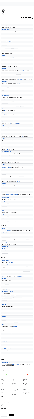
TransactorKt (4, 316)
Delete (3, 64)
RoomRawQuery (4, 304)
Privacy (13, 384)
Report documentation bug (26, 392)
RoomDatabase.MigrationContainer (7, 291)
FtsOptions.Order (4, 341)
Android (2, 379)
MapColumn (3, 134)
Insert (3, 125)
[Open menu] (1, 1)
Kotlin (29, 18)
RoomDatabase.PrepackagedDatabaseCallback (9, 295)
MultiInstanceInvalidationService (7, 274)
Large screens (25, 379)
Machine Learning (14, 380)
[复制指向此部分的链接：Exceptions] (7, 359)
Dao (2, 51)
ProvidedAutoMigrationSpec (6, 151)
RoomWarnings (4, 308)
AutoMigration (4, 25)
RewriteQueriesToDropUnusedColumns (8, 192)
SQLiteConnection (8, 230)
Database (3, 55)
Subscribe (11, 414)
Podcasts (2, 387)
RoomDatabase (11, 262)
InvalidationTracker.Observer (7, 269)
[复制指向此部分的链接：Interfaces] (7, 225)
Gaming (13, 379)
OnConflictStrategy (5, 142)
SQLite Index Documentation (16, 123)
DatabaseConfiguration (5, 260)
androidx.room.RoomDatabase (11, 57)
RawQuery (3, 164)
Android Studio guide (15, 391)
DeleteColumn (4, 68)
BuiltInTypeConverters (5, 29)
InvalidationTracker (5, 264)
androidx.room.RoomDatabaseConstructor (11, 48)
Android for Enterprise (4, 380)
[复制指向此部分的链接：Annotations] (7, 22)
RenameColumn (18, 181)
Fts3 (2, 108)
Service (3, 276)
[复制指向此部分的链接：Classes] (5, 257)
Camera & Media (14, 383)
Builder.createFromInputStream (7, 298)
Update (3, 214)
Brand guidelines (9, 412)
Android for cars (25, 383)
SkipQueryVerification (5, 197)
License (5, 412)
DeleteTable (4, 77)
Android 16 (2, 392)
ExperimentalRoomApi (5, 95)
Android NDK (13, 397)
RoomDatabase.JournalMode (6, 348)
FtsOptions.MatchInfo (5, 338)
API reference (3, 4)
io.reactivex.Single (15, 364)
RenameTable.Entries (5, 187)
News (1, 384)
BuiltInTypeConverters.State (6, 333)
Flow (27, 266)
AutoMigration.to (21, 70)
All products (2, 409)
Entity (12, 101)
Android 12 (2, 397)
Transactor (3, 250)
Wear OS (24, 380)
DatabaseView (4, 59)
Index (3, 121)
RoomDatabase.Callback (5, 287)
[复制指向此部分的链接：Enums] (5, 330)
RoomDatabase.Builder (5, 282)
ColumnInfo (3, 33)
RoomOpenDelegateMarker (6, 242)
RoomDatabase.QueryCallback (6, 232)
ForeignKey (3, 99)
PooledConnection (5, 228)
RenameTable (4, 183)
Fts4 (2, 112)
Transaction (4, 201)
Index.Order (4, 345)
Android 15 (2, 393)
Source (2, 383)
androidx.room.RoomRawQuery (6, 167)
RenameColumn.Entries (5, 179)
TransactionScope (5, 246)
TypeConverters (4, 210)
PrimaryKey (3, 147)
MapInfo (3, 138)
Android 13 (2, 396)
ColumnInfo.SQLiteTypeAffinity (7, 41)
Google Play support (25, 393)
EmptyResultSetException (6, 362)
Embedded (3, 85)
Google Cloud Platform (4, 408)
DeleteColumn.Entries (5, 72)
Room (2, 324)
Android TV (24, 384)
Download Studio (14, 395)
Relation (3, 169)
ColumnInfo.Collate (5, 38)
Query (3, 160)
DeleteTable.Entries (5, 81)
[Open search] (22, 1)
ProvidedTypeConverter (5, 155)
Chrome (2, 405)
